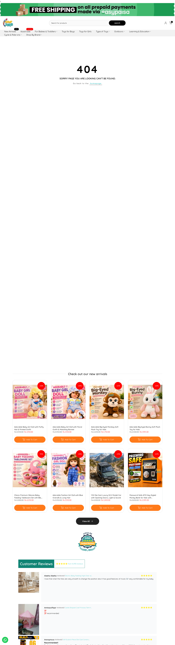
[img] (61, 563)
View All (86, 521)
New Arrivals (11, 31)
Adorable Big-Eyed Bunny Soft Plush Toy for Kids (145, 428)
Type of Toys (102, 31)
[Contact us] (5, 640)
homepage (95, 83)
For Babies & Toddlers (45, 31)
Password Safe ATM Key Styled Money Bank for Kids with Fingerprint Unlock (143, 496)
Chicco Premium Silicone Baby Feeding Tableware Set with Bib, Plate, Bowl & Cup (27, 496)
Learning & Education (139, 31)
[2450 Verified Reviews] (87, 552)
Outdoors (118, 31)
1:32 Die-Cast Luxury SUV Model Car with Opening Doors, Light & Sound (106, 496)
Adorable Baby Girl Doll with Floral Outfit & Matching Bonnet (67, 428)
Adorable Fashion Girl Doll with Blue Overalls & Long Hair (68, 496)
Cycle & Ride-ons (12, 34)
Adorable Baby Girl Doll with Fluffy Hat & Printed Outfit (29, 428)
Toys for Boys (68, 31)
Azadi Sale (26, 31)
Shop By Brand (33, 34)
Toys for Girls (85, 31)
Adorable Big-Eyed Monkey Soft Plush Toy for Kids (104, 428)
